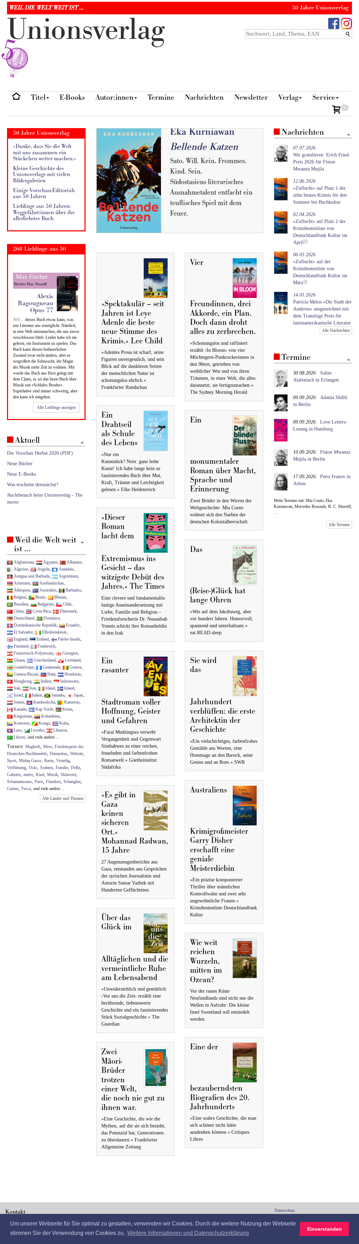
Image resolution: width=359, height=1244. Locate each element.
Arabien (46, 767)
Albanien (74, 562)
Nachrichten (204, 97)
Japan (78, 695)
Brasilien (20, 604)
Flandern (53, 781)
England (20, 639)
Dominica (51, 618)
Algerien (20, 569)
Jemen (18, 702)
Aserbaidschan (51, 583)
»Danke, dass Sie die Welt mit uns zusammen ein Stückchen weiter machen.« (44, 152)
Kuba (63, 723)
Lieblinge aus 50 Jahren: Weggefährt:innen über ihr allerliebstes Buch (43, 212)
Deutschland (23, 618)
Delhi (75, 767)
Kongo (44, 723)
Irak (16, 688)
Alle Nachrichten (336, 330)
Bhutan (59, 597)
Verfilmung (16, 767)
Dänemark (68, 611)
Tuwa (26, 788)
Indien (45, 681)
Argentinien (67, 576)
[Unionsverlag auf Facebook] (333, 23)
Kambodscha (43, 702)
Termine (161, 97)
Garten (12, 788)
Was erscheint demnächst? (32, 484)
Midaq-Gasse (30, 760)
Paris (39, 781)
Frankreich (45, 646)
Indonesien (69, 681)
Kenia (66, 709)
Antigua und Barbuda (31, 576)
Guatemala (51, 667)
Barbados (73, 590)
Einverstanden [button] (324, 1229)
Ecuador (72, 625)
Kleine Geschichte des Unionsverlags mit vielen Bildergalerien (41, 174)
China (18, 611)
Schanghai (72, 781)
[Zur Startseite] (16, 98)
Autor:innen (114, 97)
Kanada (19, 709)
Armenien (21, 583)
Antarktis (65, 569)
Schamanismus (19, 781)
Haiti (50, 674)
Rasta (48, 760)
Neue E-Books (21, 474)
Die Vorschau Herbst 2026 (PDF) (40, 453)
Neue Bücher (20, 463)
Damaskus (58, 753)
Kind (40, 774)
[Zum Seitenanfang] (348, 135)
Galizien (14, 774)
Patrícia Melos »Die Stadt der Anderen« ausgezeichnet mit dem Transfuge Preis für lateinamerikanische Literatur (322, 309)
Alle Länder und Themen (62, 798)
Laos (17, 730)
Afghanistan (23, 562)
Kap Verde (43, 709)
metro (28, 774)
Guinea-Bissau (25, 674)
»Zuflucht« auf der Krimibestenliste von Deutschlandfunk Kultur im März (320, 268)
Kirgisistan (22, 716)
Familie (62, 767)
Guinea (74, 667)
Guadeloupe (23, 667)
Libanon (59, 730)
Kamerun (71, 702)
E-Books (72, 97)
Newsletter (251, 97)
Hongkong (22, 681)
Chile (67, 604)
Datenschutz (285, 1210)
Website (76, 753)
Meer (47, 746)
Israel (18, 695)
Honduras (72, 674)
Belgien (19, 597)
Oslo (33, 767)
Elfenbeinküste (54, 632)
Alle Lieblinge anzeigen (56, 407)
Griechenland (44, 660)
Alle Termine (339, 524)
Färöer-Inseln (68, 639)
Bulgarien (45, 604)
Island (68, 688)
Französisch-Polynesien (33, 653)
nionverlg (86, 30)
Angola (42, 569)
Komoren (21, 723)
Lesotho (37, 730)
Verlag (288, 97)
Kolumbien (50, 716)
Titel (38, 97)
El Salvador (23, 632)
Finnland (20, 646)
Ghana (19, 660)
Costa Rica (41, 611)
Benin (39, 597)
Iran (32, 688)
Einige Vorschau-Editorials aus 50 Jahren (44, 193)
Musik (52, 774)
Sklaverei (68, 774)
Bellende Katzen (204, 147)
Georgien (69, 653)
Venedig (63, 760)
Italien (36, 695)
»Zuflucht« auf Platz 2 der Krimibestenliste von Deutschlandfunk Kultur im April (320, 228)
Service (323, 97)
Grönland (72, 660)
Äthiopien (21, 590)
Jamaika (57, 695)
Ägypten (49, 562)
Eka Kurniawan (202, 132)
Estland (42, 639)
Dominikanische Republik (35, 625)
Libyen (19, 737)
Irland (49, 688)
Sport (11, 760)
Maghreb (32, 746)
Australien (47, 590)
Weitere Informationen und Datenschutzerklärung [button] (188, 1233)
